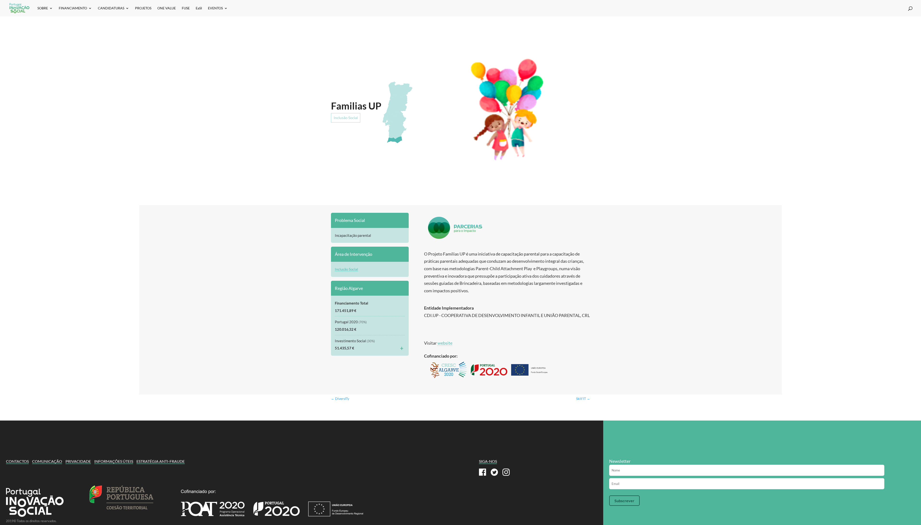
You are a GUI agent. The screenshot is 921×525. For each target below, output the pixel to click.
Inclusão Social (346, 117)
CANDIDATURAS (111, 8)
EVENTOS (215, 8)
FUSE (186, 8)
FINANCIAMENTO (73, 8)
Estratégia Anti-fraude (160, 461)
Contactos (17, 461)
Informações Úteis (113, 461)
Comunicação (47, 461)
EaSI (199, 8)
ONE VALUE (166, 8)
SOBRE (42, 8)
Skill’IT (583, 399)
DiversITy (340, 399)
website (444, 343)
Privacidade (78, 461)
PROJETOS (143, 8)
